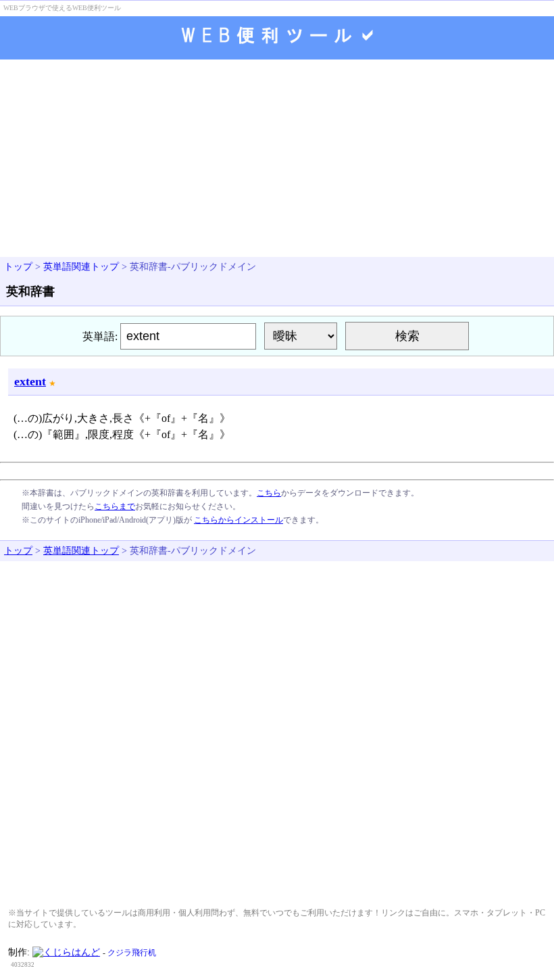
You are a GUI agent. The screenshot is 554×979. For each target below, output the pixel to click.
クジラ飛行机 (131, 952)
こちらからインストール (238, 520)
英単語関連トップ (81, 267)
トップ (18, 267)
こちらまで (115, 506)
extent (30, 381)
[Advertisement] (277, 159)
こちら (269, 493)
